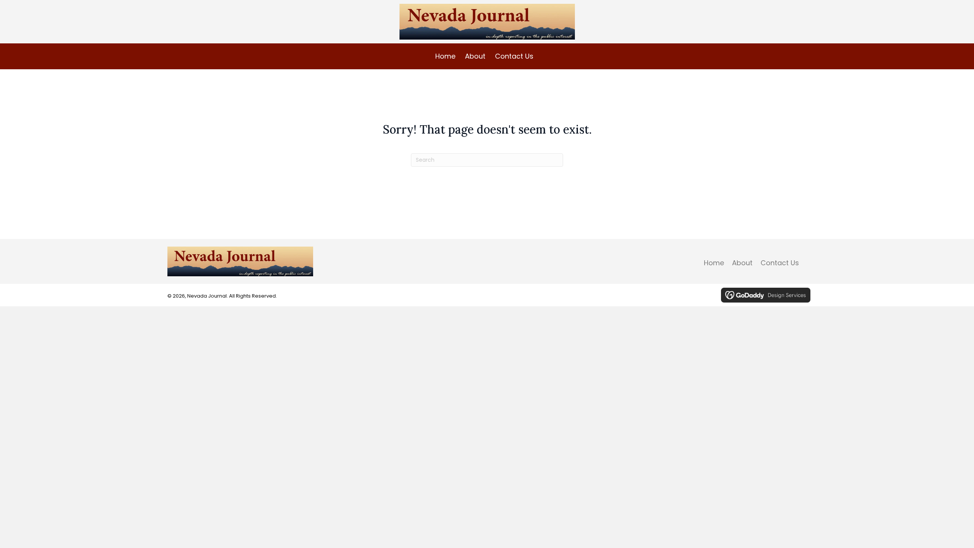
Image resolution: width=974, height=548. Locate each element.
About (742, 263)
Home (714, 263)
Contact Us (780, 263)
